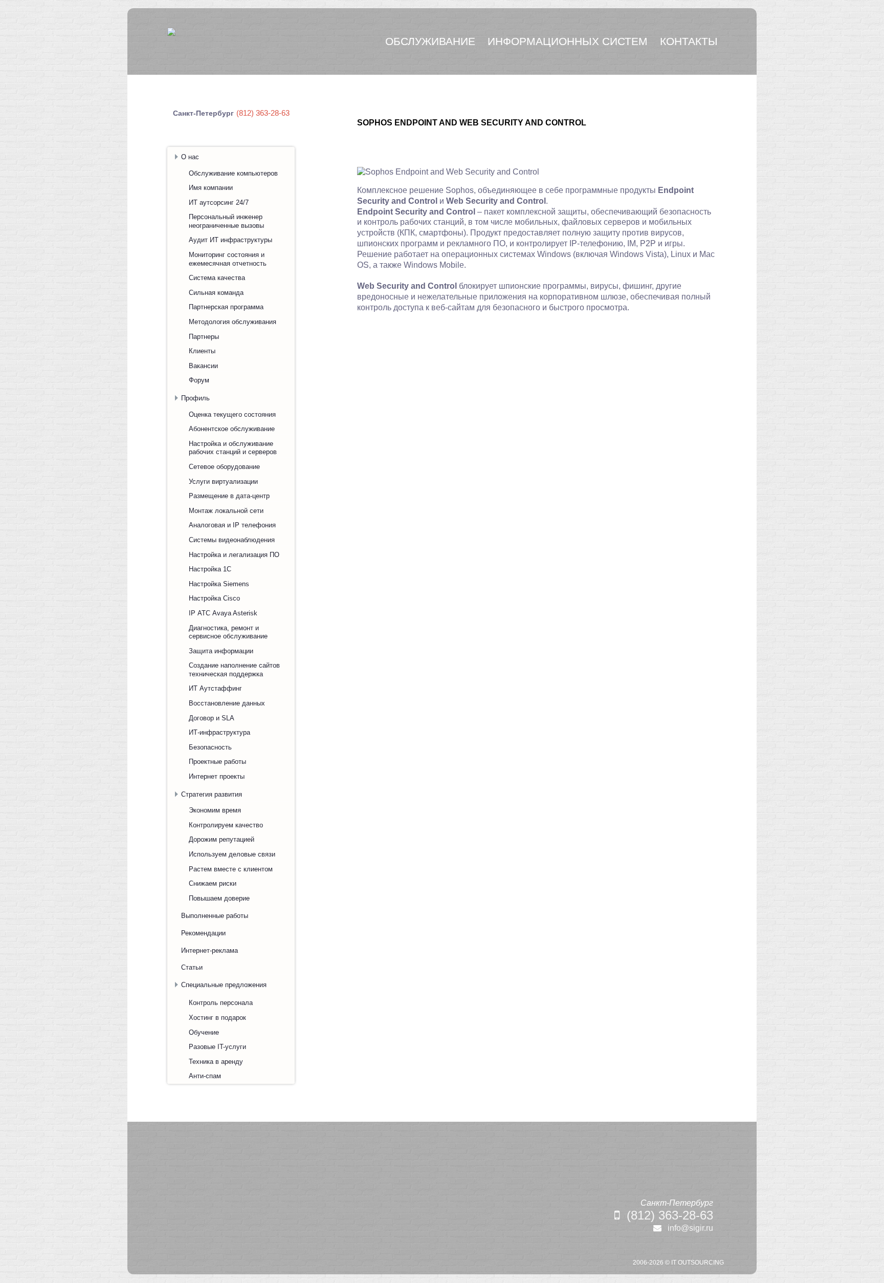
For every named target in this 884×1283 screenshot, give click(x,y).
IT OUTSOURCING (697, 1262)
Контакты (689, 41)
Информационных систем (568, 41)
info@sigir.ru (690, 1228)
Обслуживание (430, 41)
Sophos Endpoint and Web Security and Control (471, 122)
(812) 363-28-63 (670, 1215)
